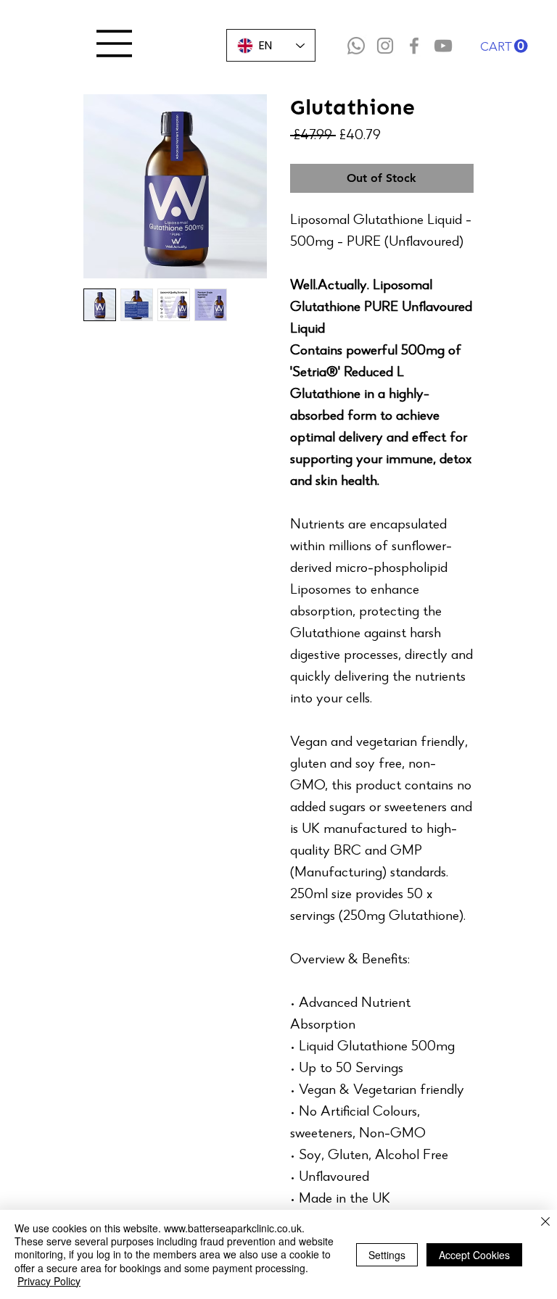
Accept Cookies (474, 1255)
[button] (504, 46)
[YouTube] (443, 46)
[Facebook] (414, 46)
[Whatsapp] (356, 46)
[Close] (545, 1222)
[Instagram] (385, 46)
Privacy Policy (49, 1281)
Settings (386, 1255)
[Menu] (114, 43)
